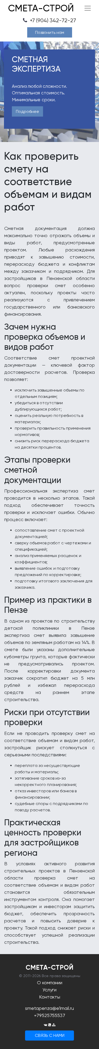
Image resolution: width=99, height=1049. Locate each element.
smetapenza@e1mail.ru (49, 1008)
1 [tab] (49, 137)
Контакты (49, 997)
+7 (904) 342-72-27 (52, 20)
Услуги (49, 989)
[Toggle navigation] (88, 8)
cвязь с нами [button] (49, 1035)
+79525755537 (49, 1015)
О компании (49, 982)
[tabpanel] (49, 92)
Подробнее (27, 111)
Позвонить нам (49, 32)
